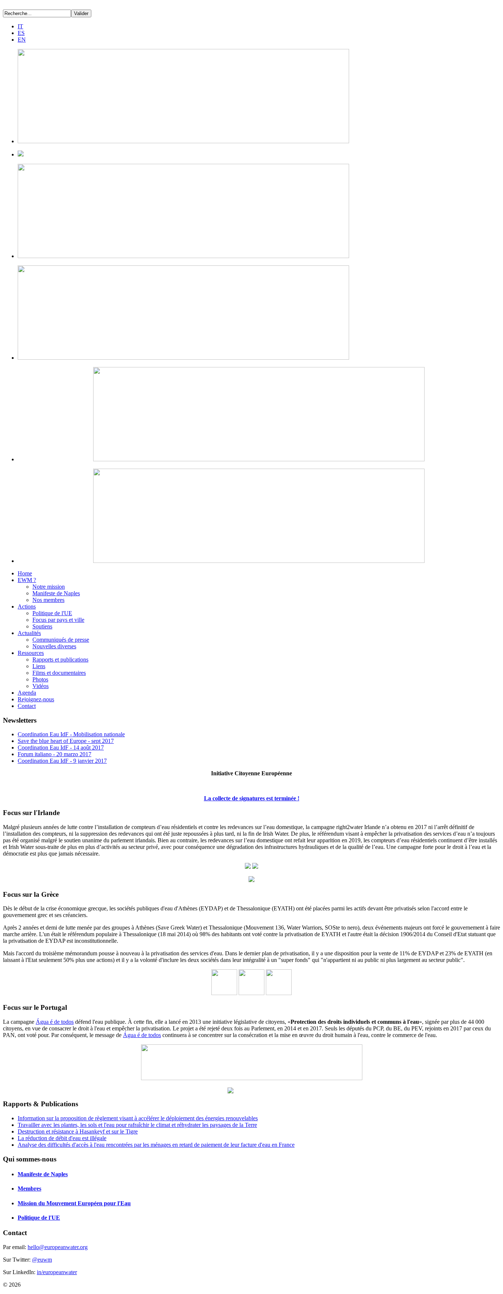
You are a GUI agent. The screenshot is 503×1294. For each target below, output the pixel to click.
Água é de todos (55, 1022)
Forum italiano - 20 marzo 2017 (54, 754)
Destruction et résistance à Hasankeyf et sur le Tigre (78, 1131)
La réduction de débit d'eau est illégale (62, 1138)
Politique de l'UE (52, 613)
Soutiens (42, 626)
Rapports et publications (60, 659)
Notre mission (48, 586)
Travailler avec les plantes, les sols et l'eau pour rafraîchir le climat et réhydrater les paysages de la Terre (137, 1125)
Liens (38, 666)
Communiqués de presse (60, 640)
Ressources (31, 653)
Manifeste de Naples (56, 593)
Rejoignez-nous (36, 699)
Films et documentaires (59, 673)
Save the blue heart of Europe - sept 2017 (66, 741)
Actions (27, 606)
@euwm (42, 1259)
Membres (29, 1188)
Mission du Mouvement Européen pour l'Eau (74, 1203)
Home (25, 573)
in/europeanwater (57, 1272)
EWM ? (27, 580)
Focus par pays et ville (58, 620)
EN (22, 39)
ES (21, 33)
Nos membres (48, 600)
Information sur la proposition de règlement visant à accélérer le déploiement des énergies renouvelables (138, 1118)
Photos (40, 679)
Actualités (29, 633)
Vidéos (40, 686)
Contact (27, 706)
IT (20, 26)
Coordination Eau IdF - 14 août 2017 (61, 747)
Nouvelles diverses (54, 646)
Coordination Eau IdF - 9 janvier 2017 (62, 761)
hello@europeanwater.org (58, 1247)
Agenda (27, 693)
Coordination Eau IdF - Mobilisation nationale (71, 734)
